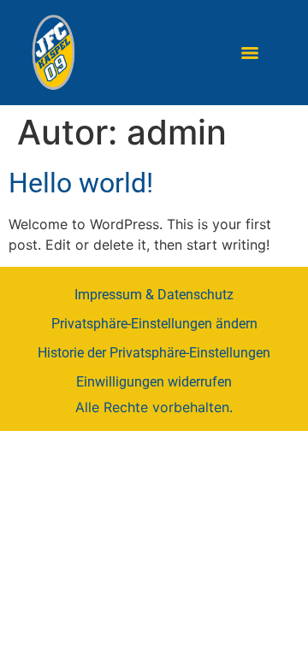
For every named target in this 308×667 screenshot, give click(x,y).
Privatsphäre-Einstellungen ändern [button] (154, 324)
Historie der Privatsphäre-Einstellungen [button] (154, 353)
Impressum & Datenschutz (154, 294)
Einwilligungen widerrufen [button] (154, 382)
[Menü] (249, 53)
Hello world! (81, 183)
